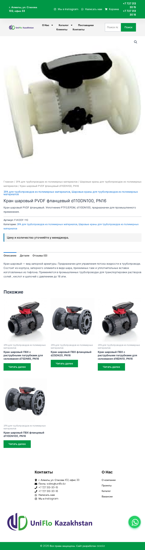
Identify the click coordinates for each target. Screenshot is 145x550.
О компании (109, 480)
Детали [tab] (24, 255)
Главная (8, 181)
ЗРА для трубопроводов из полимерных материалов (47, 181)
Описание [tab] (10, 255)
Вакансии (107, 496)
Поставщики (86, 25)
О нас (45, 25)
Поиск (128, 27)
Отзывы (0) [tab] (40, 255)
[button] (135, 42)
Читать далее (17, 366)
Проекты (107, 485)
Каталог (64, 25)
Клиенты (61, 29)
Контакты (79, 29)
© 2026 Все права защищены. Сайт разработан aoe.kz (72, 546)
